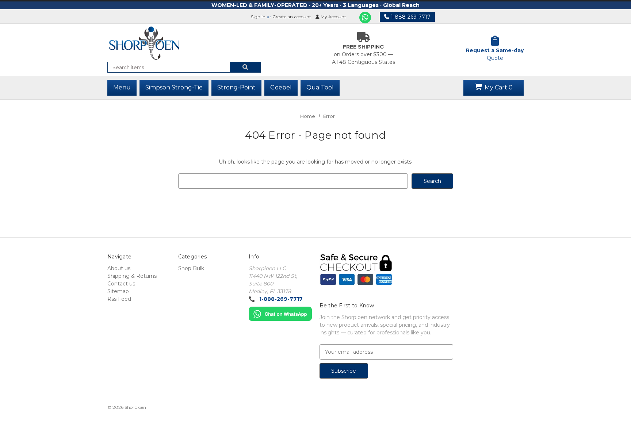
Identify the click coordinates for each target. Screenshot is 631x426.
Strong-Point (236, 87)
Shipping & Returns (132, 276)
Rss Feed (119, 299)
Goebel (281, 87)
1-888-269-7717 (410, 17)
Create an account (291, 16)
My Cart (498, 87)
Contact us (121, 283)
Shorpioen (135, 407)
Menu (122, 87)
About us (118, 268)
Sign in (258, 16)
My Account (333, 16)
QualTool (320, 87)
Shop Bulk (191, 268)
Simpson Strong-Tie (174, 87)
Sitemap (118, 291)
